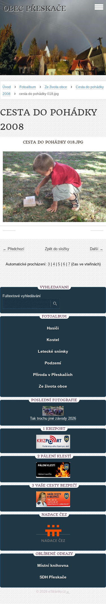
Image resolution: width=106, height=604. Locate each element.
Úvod (7, 87)
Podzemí (53, 363)
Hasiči (53, 328)
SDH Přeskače (53, 577)
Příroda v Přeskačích (53, 374)
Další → (96, 249)
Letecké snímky (53, 351)
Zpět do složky (57, 249)
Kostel (53, 339)
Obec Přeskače (34, 8)
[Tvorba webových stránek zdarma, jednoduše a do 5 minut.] (68, 592)
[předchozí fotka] (9, 190)
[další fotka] (96, 190)
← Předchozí (13, 249)
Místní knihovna (52, 565)
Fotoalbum (28, 87)
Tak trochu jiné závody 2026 (53, 418)
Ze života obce (56, 87)
